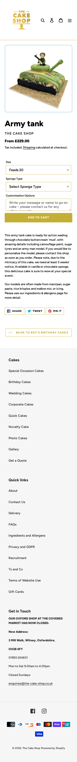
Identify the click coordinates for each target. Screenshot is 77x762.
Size (8, 162)
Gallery (14, 449)
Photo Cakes (18, 438)
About (13, 491)
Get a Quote (18, 460)
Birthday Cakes (20, 382)
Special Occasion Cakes (26, 371)
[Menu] (69, 20)
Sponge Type (14, 178)
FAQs (12, 524)
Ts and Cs (16, 569)
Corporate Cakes (21, 404)
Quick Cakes (18, 416)
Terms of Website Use (25, 580)
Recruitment (18, 558)
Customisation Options (20, 195)
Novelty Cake (19, 427)
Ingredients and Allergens (27, 535)
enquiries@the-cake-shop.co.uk (31, 683)
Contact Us (17, 502)
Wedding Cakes (20, 393)
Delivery (14, 513)
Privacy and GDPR (22, 547)
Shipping (29, 147)
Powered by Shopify (53, 748)
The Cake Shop (31, 748)
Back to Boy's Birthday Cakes (41, 332)
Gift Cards (16, 592)
